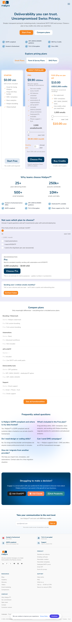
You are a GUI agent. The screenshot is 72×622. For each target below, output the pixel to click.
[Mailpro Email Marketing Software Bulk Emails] (6, 4)
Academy (4, 580)
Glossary (4, 582)
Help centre (40, 577)
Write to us (40, 582)
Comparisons (5, 590)
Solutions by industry (43, 554)
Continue (54, 616)
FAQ (38, 580)
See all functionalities (35, 401)
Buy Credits (60, 160)
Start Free (26, 32)
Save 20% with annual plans (36, 152)
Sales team (5, 602)
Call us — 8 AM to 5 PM (44, 584)
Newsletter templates (43, 562)
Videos (3, 584)
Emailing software (42, 557)
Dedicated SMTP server (44, 564)
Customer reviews (7, 607)
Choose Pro (36, 159)
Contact (4, 605)
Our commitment (6, 600)
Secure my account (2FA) (44, 587)
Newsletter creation (43, 559)
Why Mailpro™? (6, 597)
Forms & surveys (42, 569)
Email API (40, 567)
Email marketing (6, 587)
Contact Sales (11, 293)
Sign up (52, 523)
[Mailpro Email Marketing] (5, 553)
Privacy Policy (44, 616)
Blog (3, 577)
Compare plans (43, 32)
